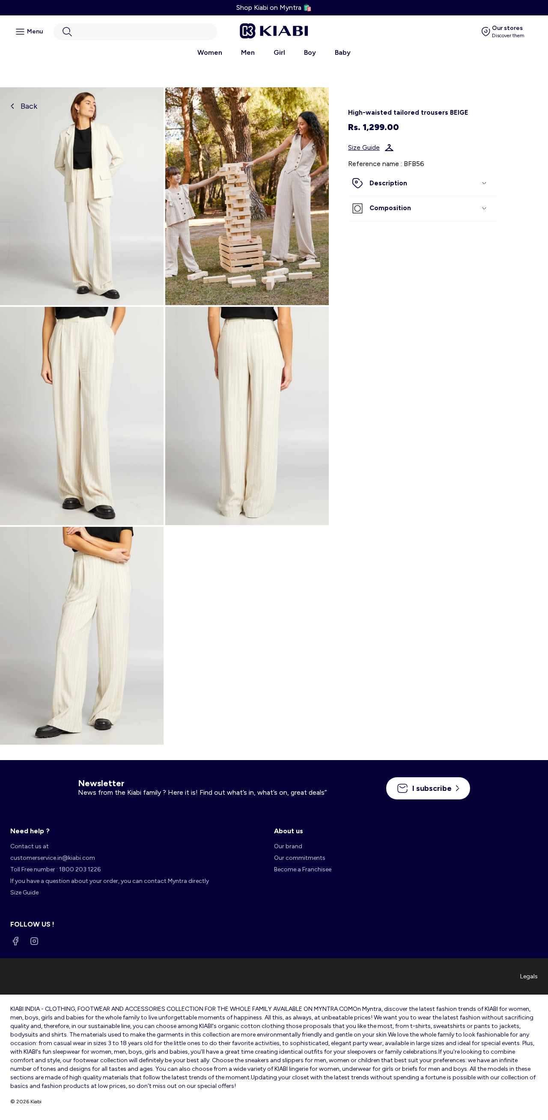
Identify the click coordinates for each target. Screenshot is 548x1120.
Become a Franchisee (302, 869)
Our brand (288, 846)
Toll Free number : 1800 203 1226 (55, 869)
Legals (529, 976)
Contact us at (29, 846)
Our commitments (299, 858)
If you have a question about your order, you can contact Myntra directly (109, 881)
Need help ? (30, 831)
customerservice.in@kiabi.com (52, 858)
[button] (135, 31)
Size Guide (364, 148)
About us (288, 831)
